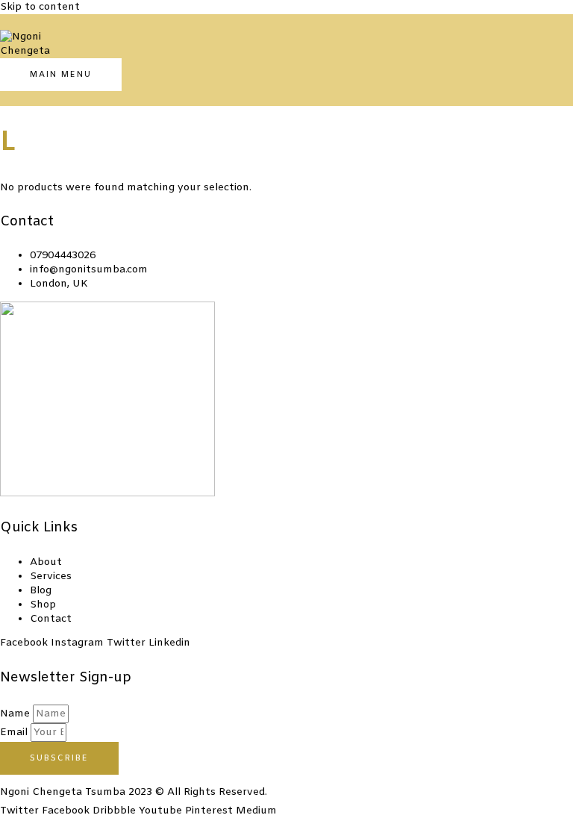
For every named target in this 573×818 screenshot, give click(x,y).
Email (15, 732)
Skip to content (40, 7)
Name (16, 714)
